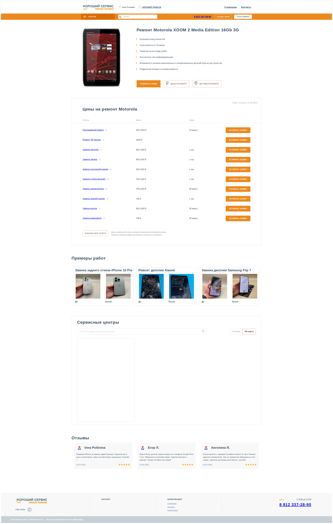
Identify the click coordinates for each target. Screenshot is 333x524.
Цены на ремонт (178, 84)
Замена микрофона (92, 218)
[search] (203, 331)
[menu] (84, 17)
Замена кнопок (90, 208)
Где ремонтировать (209, 84)
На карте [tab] (249, 331)
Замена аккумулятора (93, 189)
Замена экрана (90, 159)
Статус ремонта (243, 17)
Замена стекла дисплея (94, 179)
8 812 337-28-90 (202, 16)
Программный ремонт (93, 130)
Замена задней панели (94, 199)
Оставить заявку (223, 17)
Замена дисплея (91, 150)
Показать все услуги (95, 233)
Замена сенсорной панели (95, 169)
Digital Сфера (78, 519)
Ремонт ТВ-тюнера (92, 140)
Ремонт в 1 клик (148, 84)
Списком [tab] (236, 331)
